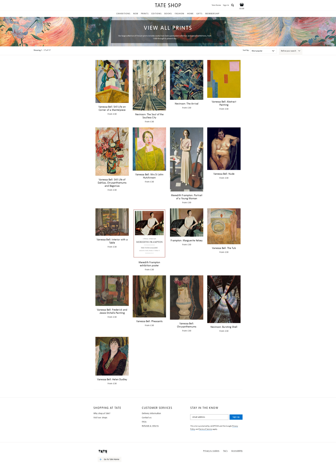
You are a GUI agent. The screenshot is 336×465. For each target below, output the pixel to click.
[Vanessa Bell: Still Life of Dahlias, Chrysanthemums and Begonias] (112, 152)
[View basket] (242, 5)
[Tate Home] (114, 451)
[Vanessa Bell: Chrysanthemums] (186, 298)
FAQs (144, 421)
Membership (212, 13)
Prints (145, 13)
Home (190, 13)
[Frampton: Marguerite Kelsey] (186, 223)
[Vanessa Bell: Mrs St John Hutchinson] (149, 149)
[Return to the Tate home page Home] (168, 5)
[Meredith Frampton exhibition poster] (149, 233)
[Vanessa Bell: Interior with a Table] (112, 222)
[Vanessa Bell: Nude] (224, 149)
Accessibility (237, 451)
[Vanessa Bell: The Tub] (224, 226)
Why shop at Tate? (101, 413)
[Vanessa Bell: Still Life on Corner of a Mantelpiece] (112, 82)
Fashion (179, 13)
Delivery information (151, 413)
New (135, 13)
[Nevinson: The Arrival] (186, 80)
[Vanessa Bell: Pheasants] (149, 296)
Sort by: (246, 50)
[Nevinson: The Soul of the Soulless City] (149, 85)
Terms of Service (205, 429)
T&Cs (225, 451)
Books (168, 13)
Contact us (146, 417)
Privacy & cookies (211, 451)
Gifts (199, 13)
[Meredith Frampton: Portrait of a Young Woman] (186, 159)
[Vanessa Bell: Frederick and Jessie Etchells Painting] (112, 291)
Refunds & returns (150, 426)
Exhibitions (123, 13)
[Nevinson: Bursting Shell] (224, 299)
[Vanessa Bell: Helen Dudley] (112, 356)
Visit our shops (100, 417)
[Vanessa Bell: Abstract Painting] (224, 79)
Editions (156, 13)
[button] (232, 5)
